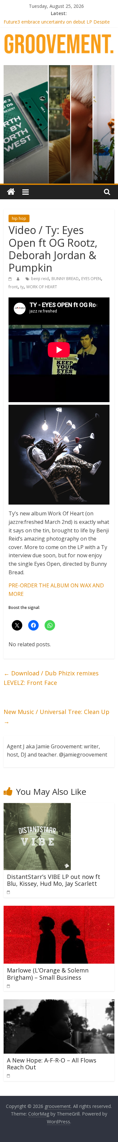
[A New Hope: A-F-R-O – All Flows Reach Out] (59, 1003)
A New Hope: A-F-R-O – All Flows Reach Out (51, 1063)
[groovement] (11, 192)
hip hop (19, 218)
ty (22, 287)
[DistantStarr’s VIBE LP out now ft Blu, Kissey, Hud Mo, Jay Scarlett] (37, 807)
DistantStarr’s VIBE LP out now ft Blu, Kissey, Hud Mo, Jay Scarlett (53, 880)
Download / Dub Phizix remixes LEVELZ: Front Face (51, 678)
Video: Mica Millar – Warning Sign (38, 20)
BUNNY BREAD (65, 278)
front (13, 287)
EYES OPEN (91, 278)
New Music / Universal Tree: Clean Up (56, 716)
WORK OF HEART (41, 287)
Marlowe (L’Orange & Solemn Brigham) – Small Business (47, 973)
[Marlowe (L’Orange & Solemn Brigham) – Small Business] (59, 909)
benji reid (40, 278)
